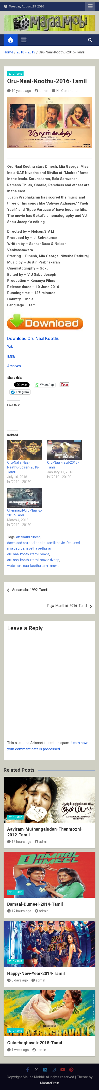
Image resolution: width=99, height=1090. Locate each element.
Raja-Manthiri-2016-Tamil (67, 605)
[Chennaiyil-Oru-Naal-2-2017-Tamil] (24, 498)
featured (73, 543)
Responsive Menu (90, 6)
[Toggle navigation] (24, 39)
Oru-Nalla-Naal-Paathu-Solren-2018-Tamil (23, 467)
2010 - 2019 (15, 73)
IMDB (11, 356)
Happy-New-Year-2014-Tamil (36, 973)
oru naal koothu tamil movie (28, 554)
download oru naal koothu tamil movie (36, 543)
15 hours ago (21, 842)
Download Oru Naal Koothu (33, 338)
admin (43, 91)
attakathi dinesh (28, 537)
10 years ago (21, 91)
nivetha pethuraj (38, 548)
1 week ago (20, 1050)
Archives (14, 366)
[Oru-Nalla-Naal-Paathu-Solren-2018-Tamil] (24, 450)
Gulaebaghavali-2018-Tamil (34, 1042)
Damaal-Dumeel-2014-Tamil (35, 904)
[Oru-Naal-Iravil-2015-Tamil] (64, 450)
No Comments (67, 91)
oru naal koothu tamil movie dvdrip (33, 560)
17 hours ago (21, 911)
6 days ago (20, 980)
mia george (16, 548)
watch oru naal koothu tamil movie (33, 566)
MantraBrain (49, 1083)
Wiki (10, 346)
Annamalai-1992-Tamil (30, 590)
